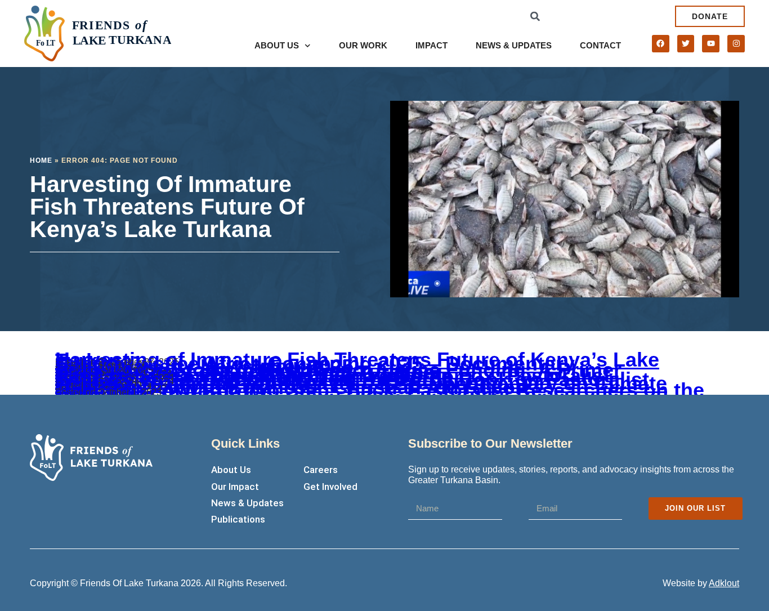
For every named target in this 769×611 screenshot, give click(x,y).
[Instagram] (736, 43)
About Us (276, 45)
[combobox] (602, 16)
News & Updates (514, 45)
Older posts (78, 394)
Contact (600, 45)
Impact (431, 45)
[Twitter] (686, 43)
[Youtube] (710, 43)
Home (41, 160)
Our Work (363, 45)
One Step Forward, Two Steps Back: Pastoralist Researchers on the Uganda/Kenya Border (379, 390)
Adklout (724, 583)
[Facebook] (660, 43)
